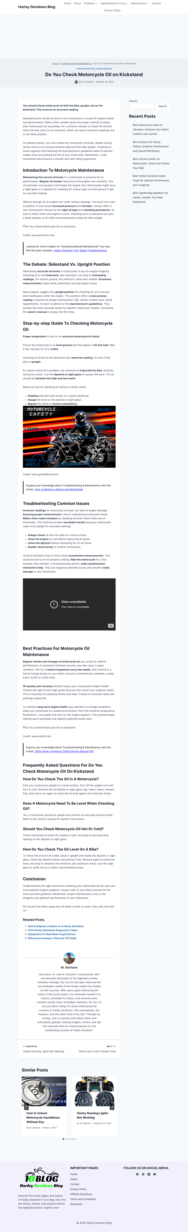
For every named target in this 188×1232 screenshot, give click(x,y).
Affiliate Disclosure (81, 1194)
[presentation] (44, 1091)
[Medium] (148, 1174)
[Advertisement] (94, 35)
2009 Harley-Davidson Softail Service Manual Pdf (64, 751)
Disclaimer (76, 1204)
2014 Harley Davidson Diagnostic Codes (53, 930)
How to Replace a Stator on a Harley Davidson (56, 926)
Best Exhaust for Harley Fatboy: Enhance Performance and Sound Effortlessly (151, 146)
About (77, 3)
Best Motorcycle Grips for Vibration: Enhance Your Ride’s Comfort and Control (151, 129)
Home (67, 3)
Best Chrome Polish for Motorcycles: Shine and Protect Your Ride (151, 163)
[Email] (154, 1174)
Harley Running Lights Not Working (43, 1049)
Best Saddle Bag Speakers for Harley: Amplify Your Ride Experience (150, 197)
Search (133, 100)
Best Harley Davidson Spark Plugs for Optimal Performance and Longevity (151, 180)
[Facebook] (137, 1174)
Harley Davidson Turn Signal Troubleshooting (80, 250)
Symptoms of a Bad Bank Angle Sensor (52, 934)
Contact (156, 3)
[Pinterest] (143, 1174)
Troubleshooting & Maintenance (94, 69)
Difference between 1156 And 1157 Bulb (52, 938)
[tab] (63, 1139)
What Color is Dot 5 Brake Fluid (97, 1049)
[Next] (112, 1106)
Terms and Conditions (83, 1199)
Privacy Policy (112, 10)
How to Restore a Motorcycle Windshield (59, 489)
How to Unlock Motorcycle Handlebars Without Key (43, 1117)
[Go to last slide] (26, 1106)
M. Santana (69, 967)
